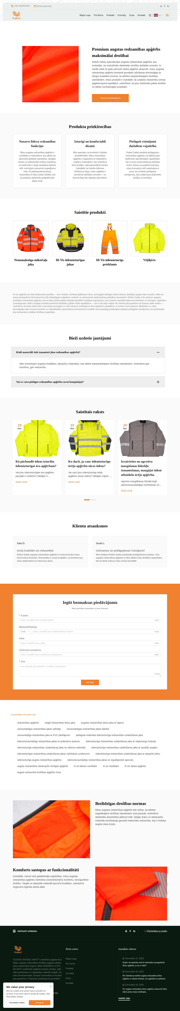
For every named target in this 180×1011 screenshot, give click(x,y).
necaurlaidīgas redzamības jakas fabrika (88, 729)
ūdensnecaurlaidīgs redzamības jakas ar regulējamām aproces (100, 760)
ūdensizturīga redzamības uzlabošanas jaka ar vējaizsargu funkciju (121, 741)
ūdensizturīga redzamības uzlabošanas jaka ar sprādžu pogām (124, 747)
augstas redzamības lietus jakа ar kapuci (102, 722)
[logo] (16, 15)
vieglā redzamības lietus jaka (60, 722)
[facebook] (165, 6)
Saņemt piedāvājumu (110, 98)
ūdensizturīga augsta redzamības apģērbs (39, 760)
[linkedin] (168, 6)
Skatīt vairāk (21, 482)
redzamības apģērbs (28, 722)
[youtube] (161, 6)
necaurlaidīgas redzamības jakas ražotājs (39, 729)
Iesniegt (90, 682)
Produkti (110, 15)
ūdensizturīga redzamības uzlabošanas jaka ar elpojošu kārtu (128, 753)
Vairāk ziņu (124, 998)
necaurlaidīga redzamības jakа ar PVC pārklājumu (43, 735)
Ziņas (131, 15)
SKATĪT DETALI (30, 238)
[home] (18, 949)
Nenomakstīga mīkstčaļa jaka (30, 262)
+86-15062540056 (22, 6)
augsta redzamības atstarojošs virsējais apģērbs (42, 766)
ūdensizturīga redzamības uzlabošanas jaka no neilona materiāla (51, 747)
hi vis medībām (111, 766)
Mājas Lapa (85, 15)
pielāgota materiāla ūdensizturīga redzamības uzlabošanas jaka (109, 735)
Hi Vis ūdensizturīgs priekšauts (109, 262)
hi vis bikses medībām (85, 766)
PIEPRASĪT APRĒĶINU (27, 931)
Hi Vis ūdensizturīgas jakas (70, 262)
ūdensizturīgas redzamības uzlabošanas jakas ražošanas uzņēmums (53, 753)
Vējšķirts (149, 260)
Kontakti (141, 15)
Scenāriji (122, 15)
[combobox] (25, 631)
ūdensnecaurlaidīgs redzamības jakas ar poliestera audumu (48, 741)
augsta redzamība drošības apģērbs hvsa (39, 772)
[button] (86, 499)
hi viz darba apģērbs (135, 766)
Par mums (98, 15)
